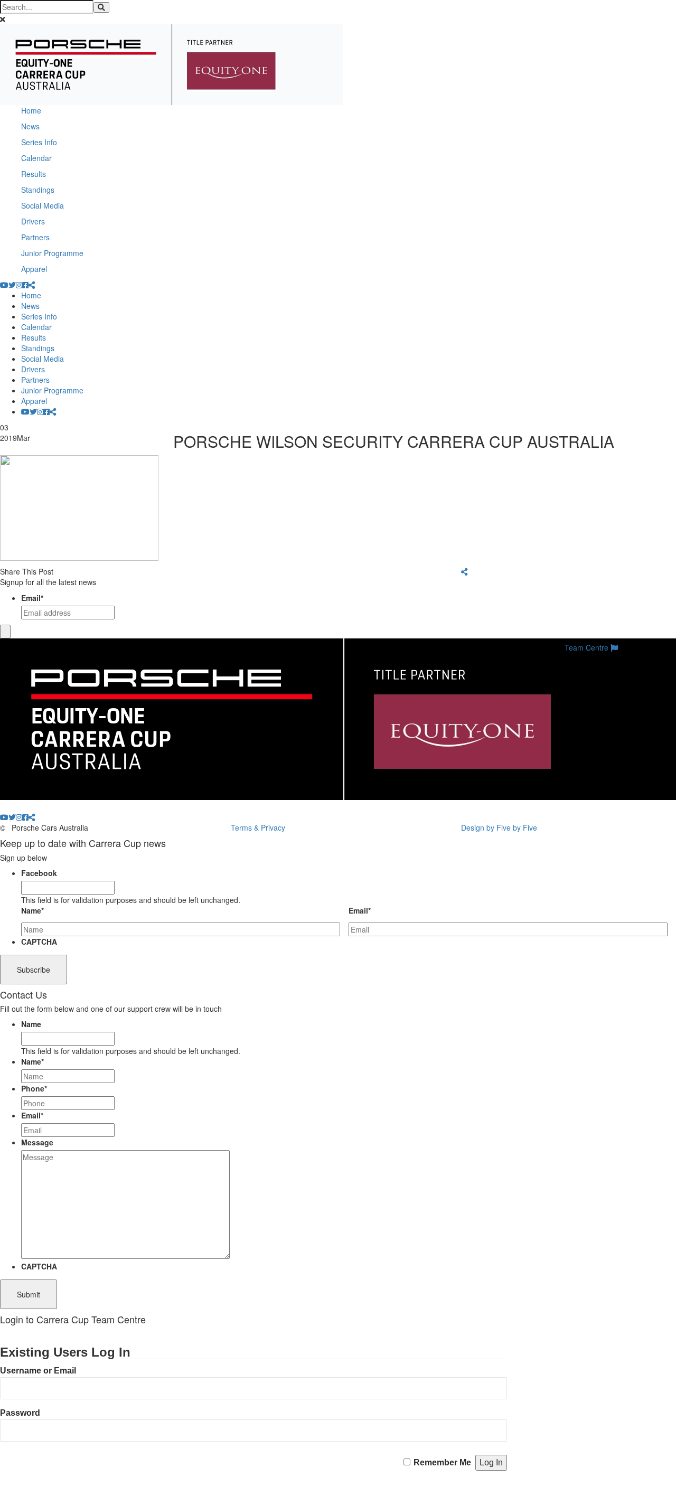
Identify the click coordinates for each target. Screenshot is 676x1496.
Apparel (34, 269)
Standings (37, 189)
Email (32, 597)
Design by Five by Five (499, 827)
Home (31, 110)
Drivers (33, 221)
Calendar (36, 158)
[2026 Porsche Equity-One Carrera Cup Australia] (171, 63)
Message (37, 1142)
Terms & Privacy (258, 827)
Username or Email (38, 1370)
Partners (35, 237)
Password (20, 1412)
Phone (34, 1088)
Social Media (42, 205)
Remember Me (442, 1462)
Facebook (39, 873)
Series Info (39, 142)
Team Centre (588, 647)
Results (33, 173)
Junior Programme (52, 253)
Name (32, 910)
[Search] (101, 7)
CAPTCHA (39, 941)
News (30, 126)
